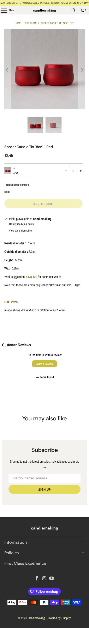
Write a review (44, 364)
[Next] (81, 70)
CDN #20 (31, 276)
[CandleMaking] (44, 10)
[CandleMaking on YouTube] (52, 578)
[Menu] (2, 10)
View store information (20, 230)
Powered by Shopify (59, 618)
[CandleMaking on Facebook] (37, 578)
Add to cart (43, 203)
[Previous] (7, 70)
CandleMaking (36, 618)
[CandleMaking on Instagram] (44, 578)
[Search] (74, 10)
